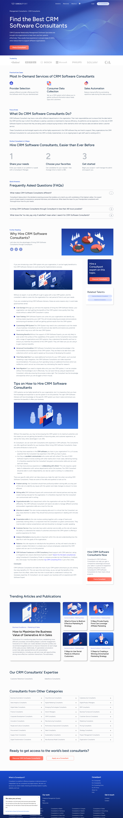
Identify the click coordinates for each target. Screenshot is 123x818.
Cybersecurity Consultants (88, 698)
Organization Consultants (87, 739)
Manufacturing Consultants (53, 721)
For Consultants (96, 783)
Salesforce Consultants (100, 299)
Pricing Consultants (85, 726)
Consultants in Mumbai (15, 815)
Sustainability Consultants (52, 735)
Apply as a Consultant (60, 758)
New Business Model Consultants (55, 739)
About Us (94, 790)
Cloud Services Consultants (53, 698)
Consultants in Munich (36, 815)
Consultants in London (57, 813)
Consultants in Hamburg (58, 811)
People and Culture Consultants (20, 726)
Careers (107, 800)
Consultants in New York (58, 815)
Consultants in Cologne (78, 808)
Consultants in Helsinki (78, 811)
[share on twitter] (16, 249)
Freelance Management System (51, 798)
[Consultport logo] (21, 4)
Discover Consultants (99, 279)
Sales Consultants (50, 730)
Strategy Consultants (86, 730)
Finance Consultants (17, 712)
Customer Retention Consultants (100, 296)
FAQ (93, 792)
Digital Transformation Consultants (21, 739)
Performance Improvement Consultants (56, 726)
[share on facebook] (21, 249)
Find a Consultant (19, 47)
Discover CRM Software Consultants (26, 758)
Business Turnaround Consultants (89, 712)
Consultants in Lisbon (36, 813)
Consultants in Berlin (56, 808)
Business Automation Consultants (21, 698)
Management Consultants (18, 11)
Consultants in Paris (77, 815)
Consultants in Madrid (78, 813)
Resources (45, 803)
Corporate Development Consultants (21, 716)
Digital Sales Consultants (18, 707)
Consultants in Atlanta (36, 808)
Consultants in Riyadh (99, 815)
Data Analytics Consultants (19, 702)
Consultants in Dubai (99, 808)
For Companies (96, 780)
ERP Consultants (85, 707)
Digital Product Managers (87, 702)
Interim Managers (50, 712)
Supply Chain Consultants (18, 735)
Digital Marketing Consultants (54, 702)
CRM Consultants (34, 11)
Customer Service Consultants (89, 716)
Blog (44, 800)
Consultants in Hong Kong (100, 811)
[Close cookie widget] (38, 797)
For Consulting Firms (97, 785)
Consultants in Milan (98, 813)
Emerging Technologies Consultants (55, 707)
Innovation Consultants (17, 721)
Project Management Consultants (90, 735)
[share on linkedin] (12, 249)
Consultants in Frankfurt (36, 811)
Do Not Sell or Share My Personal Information (17, 811)
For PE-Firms (95, 787)
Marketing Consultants (86, 721)
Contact (107, 798)
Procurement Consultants (18, 730)
